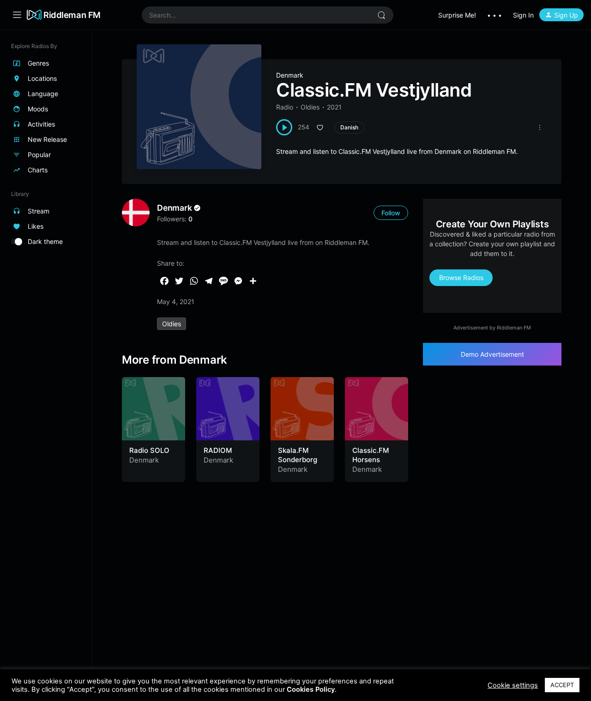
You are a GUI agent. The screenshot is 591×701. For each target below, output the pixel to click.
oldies (171, 324)
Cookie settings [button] (513, 685)
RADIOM (218, 450)
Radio (284, 107)
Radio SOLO (149, 450)
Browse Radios (461, 277)
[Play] (284, 127)
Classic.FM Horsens (370, 455)
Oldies (310, 107)
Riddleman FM (72, 15)
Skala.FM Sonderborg (297, 455)
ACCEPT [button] (562, 685)
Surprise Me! (457, 15)
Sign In (523, 15)
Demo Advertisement (492, 354)
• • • (494, 15)
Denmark (289, 75)
